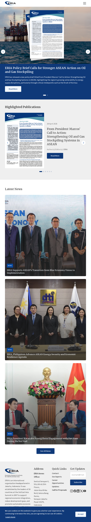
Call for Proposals (59, 490)
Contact (55, 473)
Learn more (10, 517)
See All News (45, 451)
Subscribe (78, 482)
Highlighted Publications (23, 107)
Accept (81, 514)
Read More (13, 89)
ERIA (65, 149)
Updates (55, 486)
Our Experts (57, 476)
